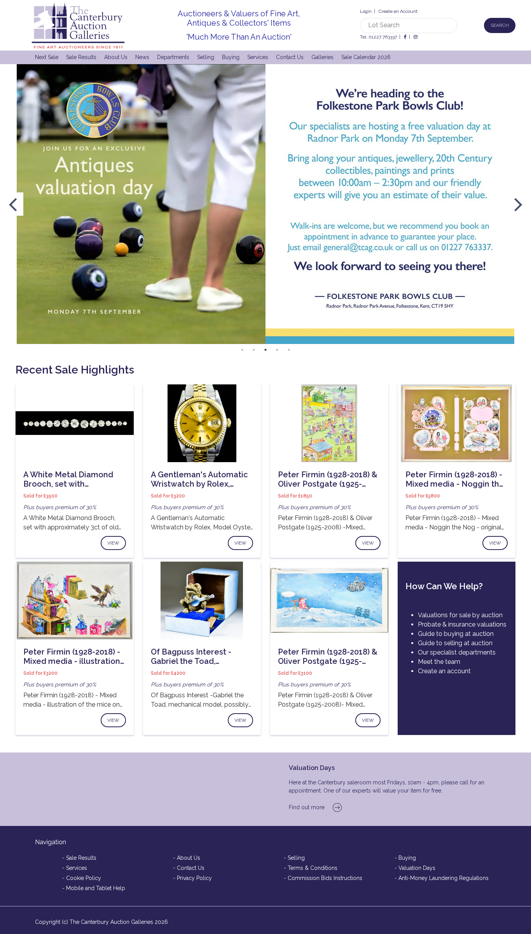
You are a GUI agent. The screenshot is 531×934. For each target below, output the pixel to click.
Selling (205, 57)
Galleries (322, 57)
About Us (116, 57)
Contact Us (290, 57)
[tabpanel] (265, 204)
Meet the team (439, 661)
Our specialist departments (457, 652)
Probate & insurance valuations (462, 624)
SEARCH (500, 25)
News (142, 57)
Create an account (444, 671)
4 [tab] (277, 350)
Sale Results (81, 57)
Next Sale (46, 57)
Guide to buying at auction (456, 633)
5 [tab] (289, 350)
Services (257, 57)
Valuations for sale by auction (460, 615)
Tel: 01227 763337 (378, 37)
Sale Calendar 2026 (366, 57)
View (113, 543)
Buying (230, 57)
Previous (12, 204)
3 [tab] (265, 350)
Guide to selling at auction (455, 643)
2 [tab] (254, 350)
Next (518, 204)
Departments (173, 57)
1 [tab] (242, 350)
